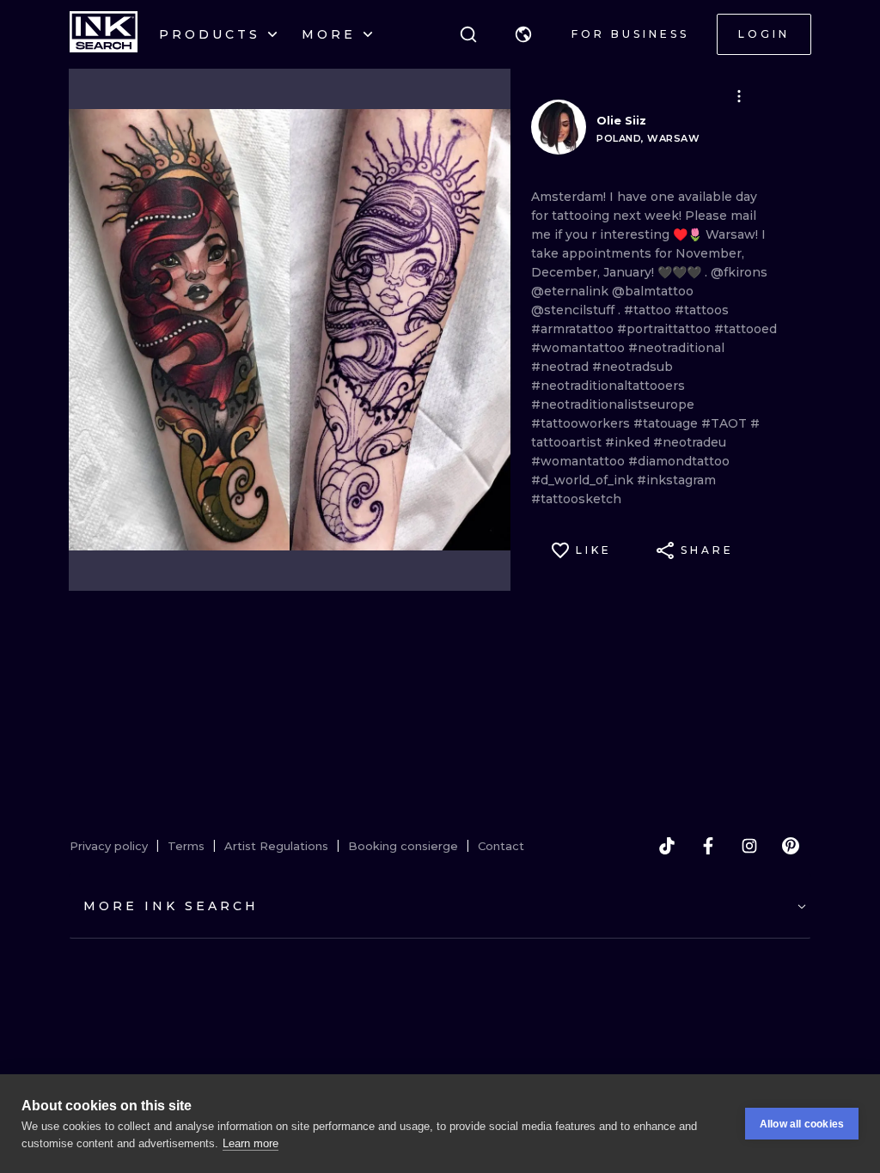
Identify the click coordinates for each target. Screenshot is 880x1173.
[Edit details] (739, 96)
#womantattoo (579, 348)
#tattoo (649, 310)
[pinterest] (790, 845)
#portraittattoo (665, 329)
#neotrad (561, 366)
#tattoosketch (576, 499)
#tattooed (745, 329)
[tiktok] (667, 845)
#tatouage (667, 423)
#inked (629, 442)
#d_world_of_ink (584, 480)
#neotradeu (689, 442)
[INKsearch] (103, 34)
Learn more (250, 1143)
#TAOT (725, 423)
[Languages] (523, 34)
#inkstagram (676, 480)
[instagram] (749, 845)
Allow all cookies (802, 1124)
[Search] (468, 34)
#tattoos (702, 310)
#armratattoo (574, 329)
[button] (523, 34)
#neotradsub (632, 366)
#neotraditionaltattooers (608, 385)
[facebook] (708, 845)
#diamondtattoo (679, 461)
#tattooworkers (582, 423)
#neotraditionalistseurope (612, 404)
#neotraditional (676, 348)
